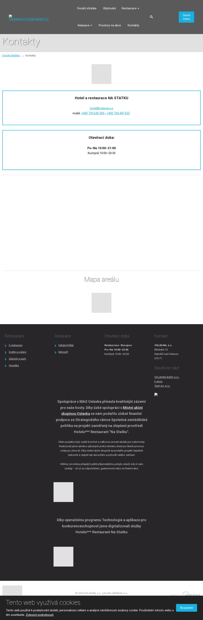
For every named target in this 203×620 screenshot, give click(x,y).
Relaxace (83, 25)
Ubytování (109, 8)
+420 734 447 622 (118, 113)
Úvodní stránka (86, 8)
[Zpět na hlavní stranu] (29, 18)
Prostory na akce (110, 25)
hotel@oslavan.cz (101, 108)
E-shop (158, 381)
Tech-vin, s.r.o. (162, 385)
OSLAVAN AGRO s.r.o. (166, 377)
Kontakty (133, 25)
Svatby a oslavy (17, 351)
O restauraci (15, 345)
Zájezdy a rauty (17, 358)
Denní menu (186, 17)
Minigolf (63, 351)
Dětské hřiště (66, 345)
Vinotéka (14, 365)
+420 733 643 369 (92, 113)
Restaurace (129, 8)
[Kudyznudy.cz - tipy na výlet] (156, 395)
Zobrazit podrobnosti (40, 615)
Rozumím (186, 608)
